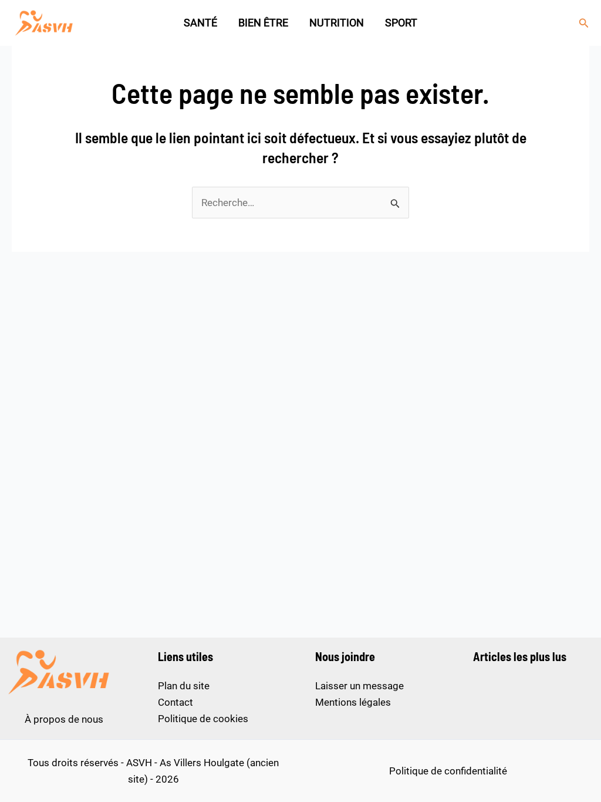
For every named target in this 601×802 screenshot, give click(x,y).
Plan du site (184, 686)
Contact (175, 702)
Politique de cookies (203, 719)
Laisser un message (359, 686)
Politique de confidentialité (448, 771)
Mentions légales (353, 702)
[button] (584, 23)
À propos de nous (64, 719)
